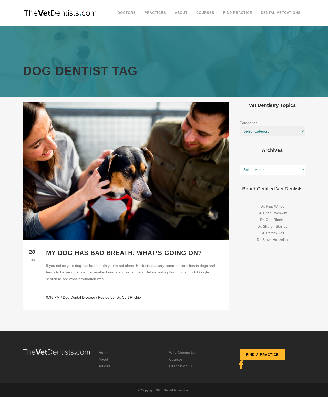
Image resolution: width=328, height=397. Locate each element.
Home (103, 353)
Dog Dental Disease (79, 297)
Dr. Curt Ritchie (128, 297)
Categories (248, 123)
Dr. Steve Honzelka (272, 240)
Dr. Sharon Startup (272, 226)
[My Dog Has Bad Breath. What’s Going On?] (126, 171)
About (103, 359)
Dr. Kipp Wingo (272, 206)
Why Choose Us (182, 353)
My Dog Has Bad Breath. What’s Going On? (124, 252)
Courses (176, 359)
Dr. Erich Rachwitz (272, 213)
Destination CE (181, 366)
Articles (104, 366)
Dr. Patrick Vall (272, 233)
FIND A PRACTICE (262, 355)
